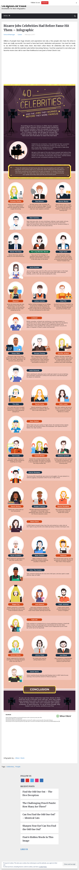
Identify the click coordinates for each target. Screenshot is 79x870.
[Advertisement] (39, 68)
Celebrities (10, 767)
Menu (6, 16)
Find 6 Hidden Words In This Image (38, 839)
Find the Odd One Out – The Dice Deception (37, 793)
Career (20, 34)
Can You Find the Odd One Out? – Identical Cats (39, 816)
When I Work (19, 758)
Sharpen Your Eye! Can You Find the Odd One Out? (39, 828)
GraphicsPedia (14, 5)
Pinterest (44, 3)
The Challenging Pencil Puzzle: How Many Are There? (39, 805)
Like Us (24, 849)
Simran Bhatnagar (9, 34)
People (17, 767)
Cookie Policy (43, 867)
